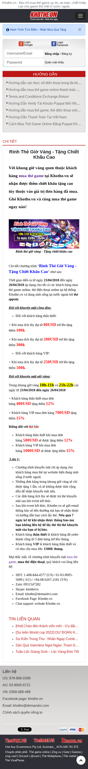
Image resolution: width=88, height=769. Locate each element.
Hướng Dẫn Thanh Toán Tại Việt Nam (38, 117)
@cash (35, 756)
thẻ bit (33, 426)
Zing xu (56, 752)
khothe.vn (35, 699)
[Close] (80, 30)
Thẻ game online (39, 752)
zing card (10, 756)
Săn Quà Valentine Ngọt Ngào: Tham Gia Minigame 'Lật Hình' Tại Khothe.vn (47, 645)
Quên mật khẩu (54, 62)
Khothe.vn (45, 598)
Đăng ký (67, 53)
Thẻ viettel (69, 756)
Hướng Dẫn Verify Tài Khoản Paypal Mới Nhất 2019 (48, 103)
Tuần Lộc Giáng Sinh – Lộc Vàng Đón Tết (47, 651)
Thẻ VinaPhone (14, 760)
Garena (76, 752)
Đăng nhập (52, 53)
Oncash (23, 756)
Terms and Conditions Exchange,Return (39, 96)
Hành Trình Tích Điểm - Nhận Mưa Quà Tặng (38, 29)
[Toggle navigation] (80, 16)
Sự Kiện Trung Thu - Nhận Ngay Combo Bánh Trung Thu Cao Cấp (47, 639)
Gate (66, 752)
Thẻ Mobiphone (51, 756)
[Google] (25, 43)
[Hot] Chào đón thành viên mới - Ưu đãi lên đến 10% (47, 626)
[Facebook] (60, 43)
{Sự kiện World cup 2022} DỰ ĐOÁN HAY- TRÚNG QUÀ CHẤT (47, 632)
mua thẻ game (31, 175)
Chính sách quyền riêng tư (23, 712)
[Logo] (44, 15)
